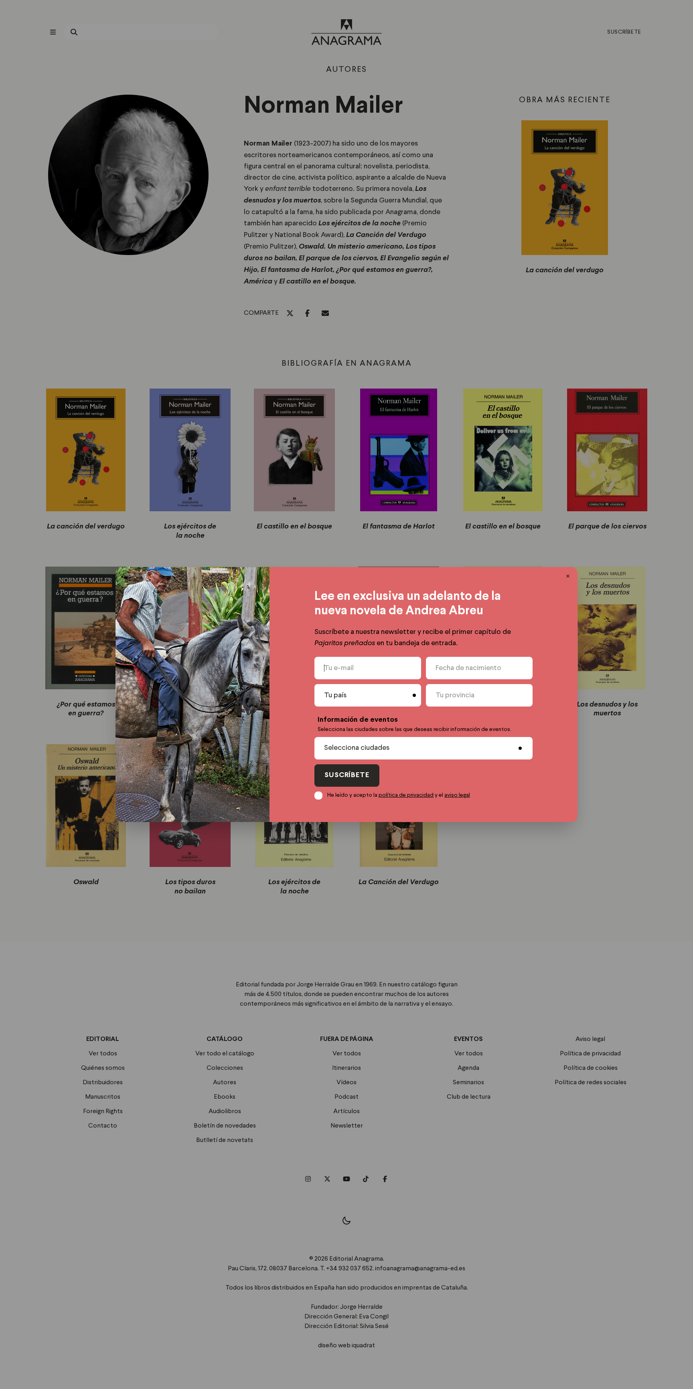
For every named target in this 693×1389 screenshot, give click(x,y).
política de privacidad (406, 795)
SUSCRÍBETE (346, 775)
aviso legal (457, 795)
